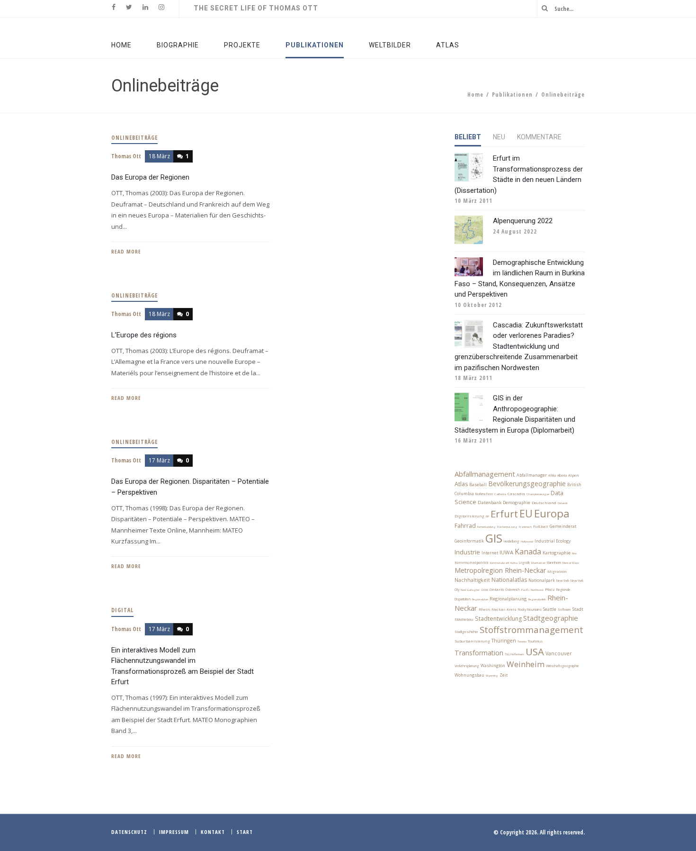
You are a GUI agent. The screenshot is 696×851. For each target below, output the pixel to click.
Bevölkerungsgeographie (527, 483)
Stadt (577, 609)
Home (475, 95)
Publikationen (512, 95)
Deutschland (544, 502)
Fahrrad (465, 526)
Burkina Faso (484, 494)
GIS (493, 538)
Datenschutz (129, 831)
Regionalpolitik (537, 599)
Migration (557, 571)
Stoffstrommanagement (531, 629)
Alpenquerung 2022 (523, 221)
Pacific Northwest (532, 590)
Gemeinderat (563, 526)
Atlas (461, 484)
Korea (514, 563)
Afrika (552, 475)
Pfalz (550, 589)
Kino (574, 553)
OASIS (484, 590)
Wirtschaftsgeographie (562, 666)
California (500, 494)
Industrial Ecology (553, 541)
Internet (490, 553)
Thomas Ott (126, 156)
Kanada (528, 551)
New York (562, 581)
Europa (552, 513)
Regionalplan (480, 599)
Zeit (504, 675)
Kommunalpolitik (472, 562)
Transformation (479, 652)
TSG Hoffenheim (514, 654)
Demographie (516, 503)
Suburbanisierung (472, 641)
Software (564, 609)
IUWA (506, 552)
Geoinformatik (469, 541)
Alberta (562, 475)
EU (526, 513)
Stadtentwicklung (498, 619)
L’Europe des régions (144, 335)
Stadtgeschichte (466, 632)
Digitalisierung (469, 516)
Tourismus (535, 641)
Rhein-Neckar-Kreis (498, 609)
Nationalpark (541, 580)
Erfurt (504, 513)
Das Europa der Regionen (150, 177)
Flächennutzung (507, 527)
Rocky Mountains (530, 609)
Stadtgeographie (550, 618)
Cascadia (516, 493)
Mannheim (554, 563)
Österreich (512, 590)
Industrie (467, 552)
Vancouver (558, 653)
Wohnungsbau (469, 675)
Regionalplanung (508, 599)
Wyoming (492, 676)
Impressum (174, 831)
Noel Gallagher (470, 590)
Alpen (573, 475)
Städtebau (464, 619)
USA (535, 651)
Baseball (478, 485)
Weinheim (525, 664)
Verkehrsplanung (467, 666)
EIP (487, 516)
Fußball (540, 526)
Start (245, 831)
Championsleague (537, 494)
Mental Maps (570, 563)
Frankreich (525, 527)
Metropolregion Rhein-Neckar (500, 570)
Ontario (497, 589)
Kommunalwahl (499, 563)
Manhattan (538, 563)
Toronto (522, 641)
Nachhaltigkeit (472, 580)
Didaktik (563, 503)
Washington (493, 666)
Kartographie (557, 553)
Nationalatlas (509, 580)
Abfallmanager (532, 475)
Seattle (549, 609)
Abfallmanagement (485, 474)
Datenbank (489, 502)
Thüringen (503, 640)
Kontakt (213, 831)
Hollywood (527, 541)
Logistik (524, 563)
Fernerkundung (486, 527)
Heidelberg (511, 541)
